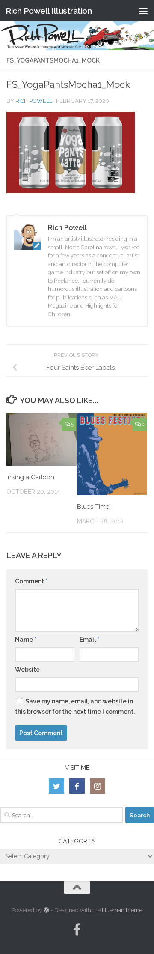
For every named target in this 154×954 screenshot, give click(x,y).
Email (89, 639)
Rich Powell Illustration (49, 10)
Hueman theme (122, 910)
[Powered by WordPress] (46, 910)
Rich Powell (33, 101)
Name (25, 639)
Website (27, 669)
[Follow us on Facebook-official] (77, 930)
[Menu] (143, 10)
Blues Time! (93, 507)
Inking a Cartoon (30, 477)
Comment (31, 581)
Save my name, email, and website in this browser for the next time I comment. (75, 706)
